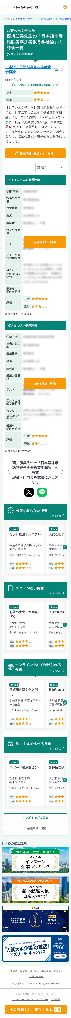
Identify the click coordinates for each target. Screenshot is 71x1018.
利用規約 (34, 971)
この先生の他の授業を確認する (35, 85)
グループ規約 (22, 994)
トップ (5, 19)
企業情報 (55, 999)
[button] (65, 547)
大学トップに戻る (37, 817)
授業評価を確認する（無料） (38, 153)
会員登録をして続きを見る (35, 1010)
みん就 (23, 971)
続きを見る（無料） (46, 242)
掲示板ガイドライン (52, 971)
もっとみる (55, 515)
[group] (25, 549)
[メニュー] (6, 7)
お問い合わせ (36, 976)
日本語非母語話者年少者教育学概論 (28, 69)
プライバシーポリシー (44, 994)
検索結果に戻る (37, 828)
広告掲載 (12, 971)
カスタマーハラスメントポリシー (30, 999)
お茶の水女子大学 (22, 19)
